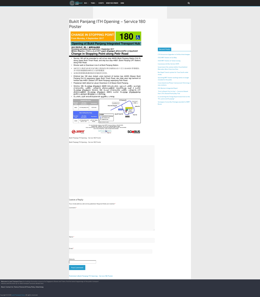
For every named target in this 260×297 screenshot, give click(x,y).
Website (72, 259)
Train (93, 3)
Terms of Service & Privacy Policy (24, 287)
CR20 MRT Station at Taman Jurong (169, 61)
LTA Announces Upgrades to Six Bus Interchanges (174, 54)
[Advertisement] (130, 12)
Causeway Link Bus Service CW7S (168, 64)
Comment (73, 208)
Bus (85, 3)
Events (101, 3)
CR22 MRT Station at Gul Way (167, 57)
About (3, 287)
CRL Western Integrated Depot (168, 88)
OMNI (122, 3)
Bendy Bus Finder (112, 3)
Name (71, 237)
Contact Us (9, 287)
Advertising (39, 287)
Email (71, 248)
